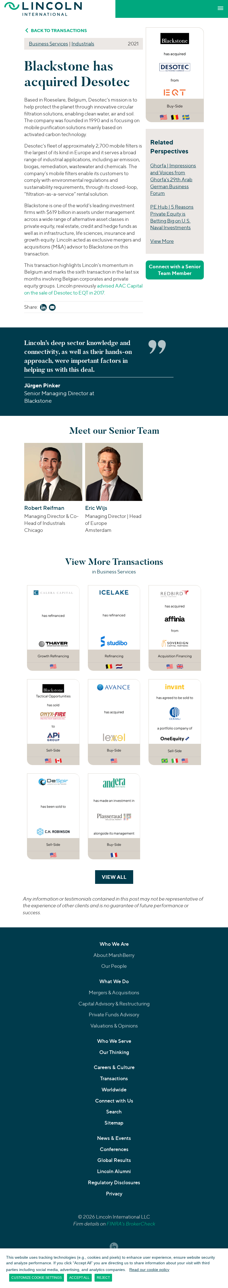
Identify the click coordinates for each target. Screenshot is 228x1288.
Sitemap (114, 1123)
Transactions (114, 1078)
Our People (114, 966)
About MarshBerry (114, 955)
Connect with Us (114, 1101)
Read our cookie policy (149, 1269)
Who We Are (114, 944)
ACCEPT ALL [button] (79, 1278)
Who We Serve (114, 1041)
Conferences (114, 1149)
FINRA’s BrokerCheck (130, 1224)
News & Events (114, 1138)
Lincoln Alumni (114, 1171)
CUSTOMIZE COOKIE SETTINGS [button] (36, 1278)
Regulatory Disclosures (114, 1182)
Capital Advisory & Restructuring (114, 1004)
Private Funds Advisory (114, 1014)
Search (114, 1112)
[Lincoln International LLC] (43, 9)
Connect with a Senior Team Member (175, 270)
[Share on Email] (52, 308)
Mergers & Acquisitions (114, 992)
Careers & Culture (114, 1067)
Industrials (82, 44)
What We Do (114, 981)
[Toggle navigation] (220, 8)
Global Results (114, 1160)
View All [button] (117, 877)
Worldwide (114, 1089)
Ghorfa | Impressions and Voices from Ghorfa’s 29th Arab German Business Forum (173, 179)
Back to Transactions (59, 30)
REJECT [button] (103, 1278)
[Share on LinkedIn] (43, 308)
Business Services (48, 44)
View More (162, 241)
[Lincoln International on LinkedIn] (114, 1246)
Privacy (114, 1194)
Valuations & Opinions (114, 1026)
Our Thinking (114, 1052)
